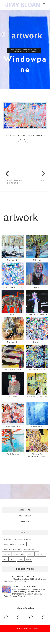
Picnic (12, 559)
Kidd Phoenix (13, 426)
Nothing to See (13, 369)
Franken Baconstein (37, 315)
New (33, 51)
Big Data (13, 397)
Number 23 (13, 260)
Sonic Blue (37, 426)
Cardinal (37, 287)
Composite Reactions (12, 549)
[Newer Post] (8, 331)
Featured (25, 51)
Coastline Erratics (13, 287)
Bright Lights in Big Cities (14, 544)
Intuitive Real (19, 554)
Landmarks (40, 554)
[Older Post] (46, 331)
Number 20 (13, 342)
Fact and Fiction (31, 549)
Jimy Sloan (32, 628)
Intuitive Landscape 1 (37, 398)
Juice (30, 554)
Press (20, 559)
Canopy (37, 342)
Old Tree (37, 260)
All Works (16, 49)
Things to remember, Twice (37, 455)
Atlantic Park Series (22, 539)
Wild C (12, 315)
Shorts (28, 559)
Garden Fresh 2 (37, 369)
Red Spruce (13, 454)
